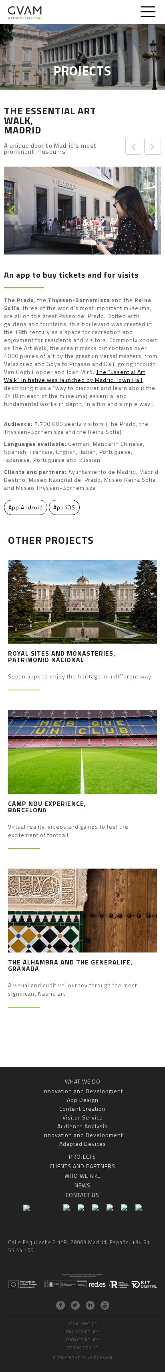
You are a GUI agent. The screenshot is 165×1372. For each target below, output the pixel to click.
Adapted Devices (82, 1143)
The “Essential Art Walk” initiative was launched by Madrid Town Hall (74, 376)
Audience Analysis (82, 1126)
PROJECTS (82, 1156)
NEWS (82, 1185)
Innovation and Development (82, 1091)
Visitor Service (82, 1117)
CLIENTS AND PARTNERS (82, 1166)
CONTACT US (82, 1195)
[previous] (13, 211)
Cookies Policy (82, 1340)
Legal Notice (82, 1324)
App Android (25, 507)
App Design (83, 1100)
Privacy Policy (82, 1332)
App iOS (64, 507)
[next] (152, 211)
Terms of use (82, 1348)
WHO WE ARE (82, 1175)
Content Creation (82, 1108)
